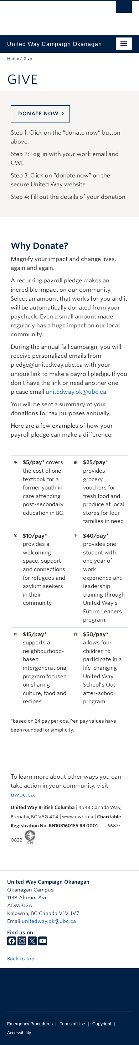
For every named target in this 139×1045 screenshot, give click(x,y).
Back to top (21, 958)
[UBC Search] (124, 9)
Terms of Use (72, 1023)
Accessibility (19, 1032)
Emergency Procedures (30, 1023)
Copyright (101, 1023)
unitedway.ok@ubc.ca (76, 391)
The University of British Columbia (50, 14)
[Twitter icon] (32, 943)
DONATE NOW (38, 113)
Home (13, 58)
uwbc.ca (22, 794)
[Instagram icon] (21, 943)
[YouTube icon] (42, 943)
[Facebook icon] (11, 943)
